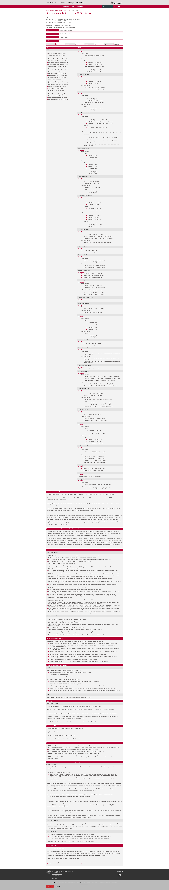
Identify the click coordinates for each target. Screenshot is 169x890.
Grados (53, 10)
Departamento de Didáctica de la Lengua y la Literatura (65, 3)
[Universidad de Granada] (116, 2)
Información (66, 6)
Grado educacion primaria (61, 10)
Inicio (46, 10)
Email (82, 51)
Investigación (80, 6)
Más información (84, 884)
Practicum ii (69, 10)
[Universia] (120, 871)
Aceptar (49, 886)
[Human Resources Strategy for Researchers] (120, 875)
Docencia (73, 6)
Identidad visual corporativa (69, 871)
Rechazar (58, 886)
